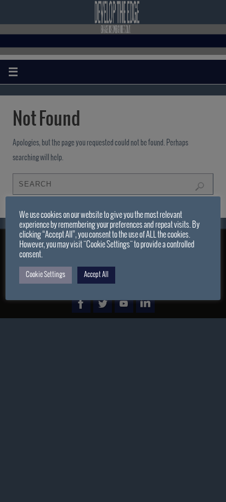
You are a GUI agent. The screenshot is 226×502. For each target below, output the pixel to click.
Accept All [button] (96, 275)
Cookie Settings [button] (45, 275)
